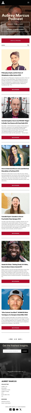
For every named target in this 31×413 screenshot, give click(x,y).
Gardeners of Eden (6, 389)
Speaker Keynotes (6, 401)
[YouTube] (17, 409)
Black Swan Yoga (6, 394)
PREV (11, 339)
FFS (2, 396)
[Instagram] (14, 409)
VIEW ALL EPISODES (15, 40)
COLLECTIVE (5, 384)
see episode (15, 89)
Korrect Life (4, 386)
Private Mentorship (6, 403)
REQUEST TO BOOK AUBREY (15, 29)
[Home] (3, 2)
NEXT (20, 339)
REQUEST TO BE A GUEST (15, 24)
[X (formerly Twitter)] (20, 409)
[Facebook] (10, 409)
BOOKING (4, 399)
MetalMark (4, 388)
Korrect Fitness (5, 391)
